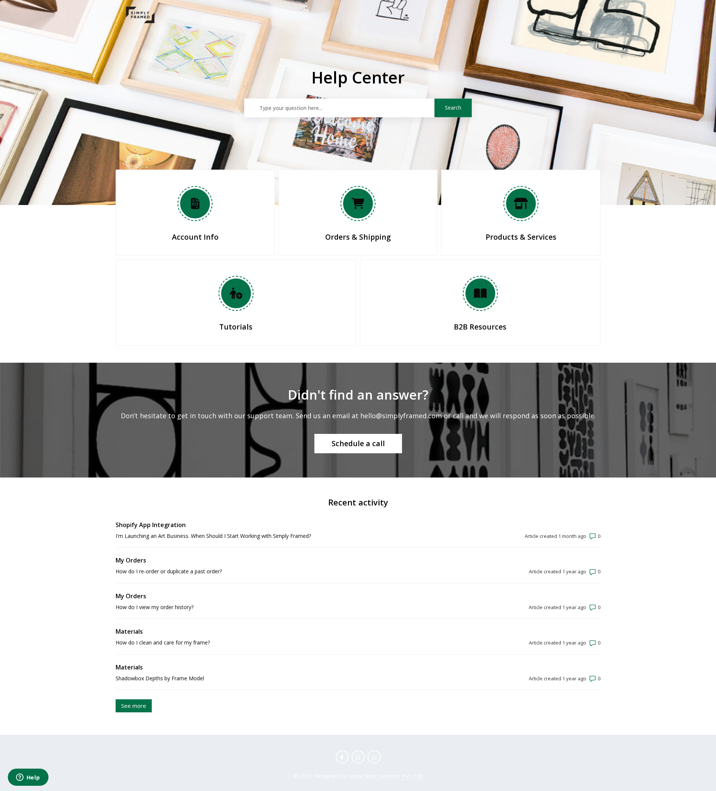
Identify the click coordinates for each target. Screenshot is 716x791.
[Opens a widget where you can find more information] (27, 778)
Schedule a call (358, 443)
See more (136, 705)
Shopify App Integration (151, 525)
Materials (129, 631)
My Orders (131, 560)
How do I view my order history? (155, 607)
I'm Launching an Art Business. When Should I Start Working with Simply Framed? (213, 535)
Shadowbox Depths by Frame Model (160, 678)
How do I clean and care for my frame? (163, 642)
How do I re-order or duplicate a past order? (169, 571)
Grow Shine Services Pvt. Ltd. (385, 775)
